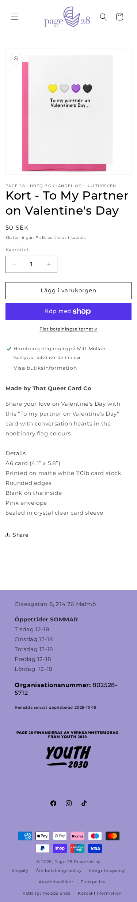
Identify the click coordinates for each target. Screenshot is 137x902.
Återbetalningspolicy (59, 870)
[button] (15, 17)
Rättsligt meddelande (47, 893)
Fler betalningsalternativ (68, 329)
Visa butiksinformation (45, 368)
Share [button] (20, 535)
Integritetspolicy (107, 870)
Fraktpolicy (93, 881)
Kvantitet (17, 249)
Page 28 (64, 861)
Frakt (40, 237)
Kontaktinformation (100, 893)
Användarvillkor (56, 881)
